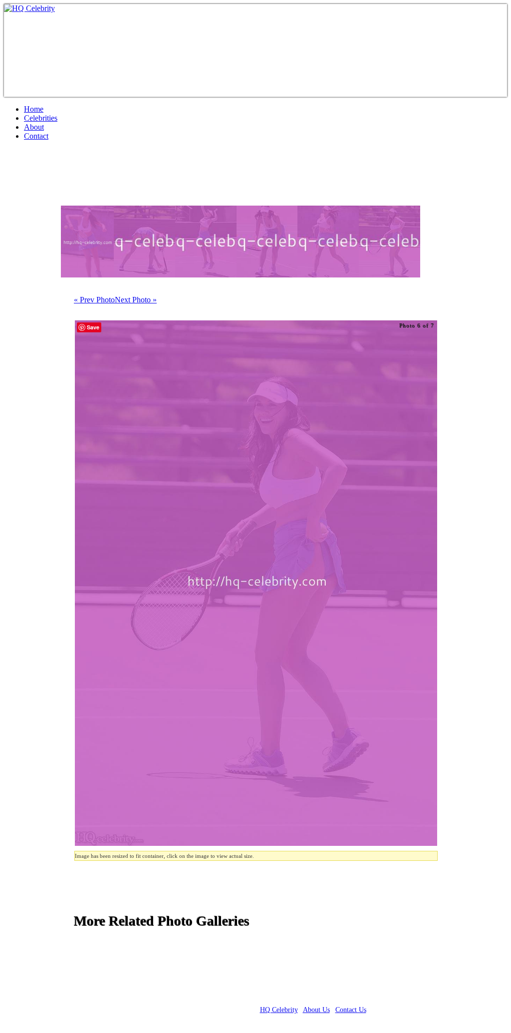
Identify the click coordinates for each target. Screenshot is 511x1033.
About (34, 127)
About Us (316, 1010)
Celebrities (40, 118)
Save (93, 327)
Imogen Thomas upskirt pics (101, 177)
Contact (36, 136)
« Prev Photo (94, 299)
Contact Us (350, 1010)
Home (33, 109)
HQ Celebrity (279, 1010)
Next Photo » (136, 299)
